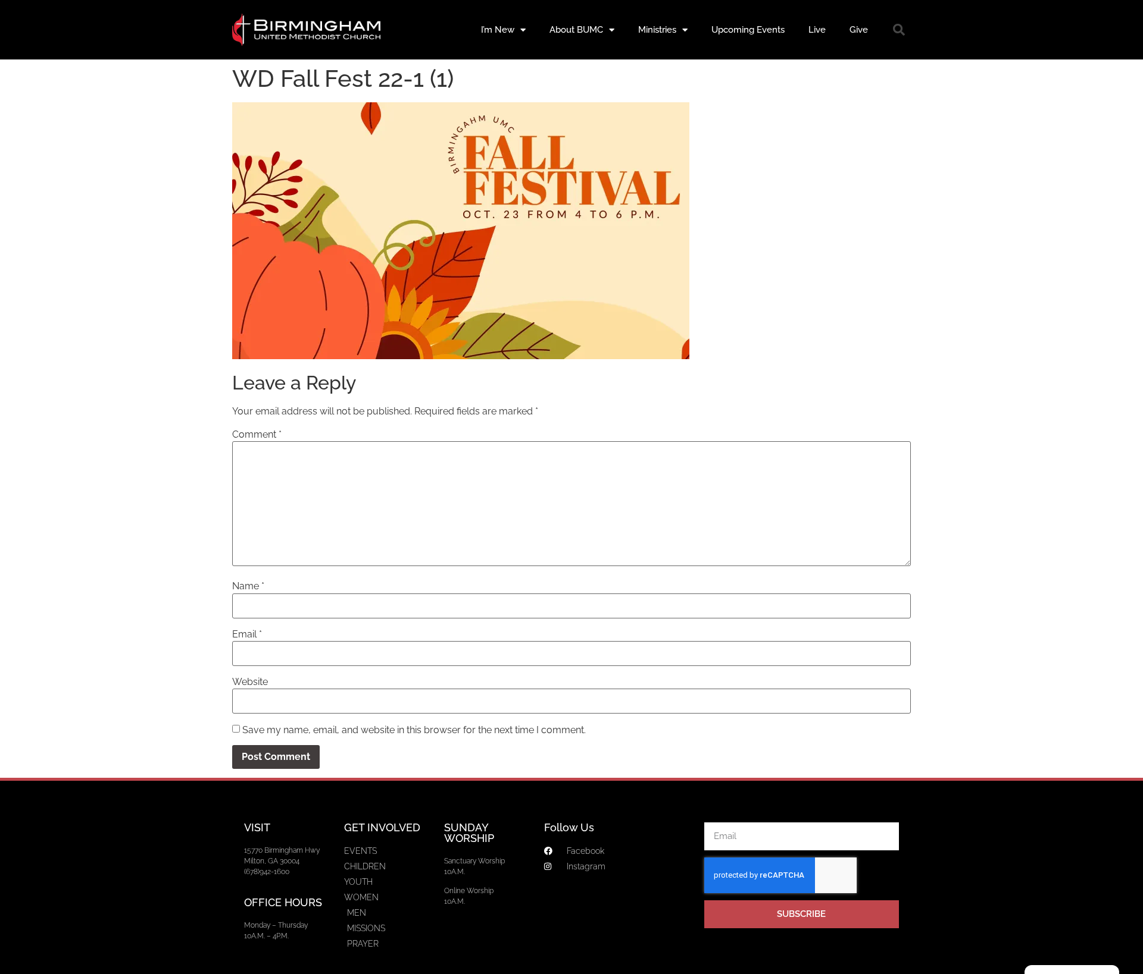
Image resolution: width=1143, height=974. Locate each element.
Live (817, 29)
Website (250, 682)
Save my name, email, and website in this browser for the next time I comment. (414, 730)
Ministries (657, 29)
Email (247, 634)
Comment (257, 434)
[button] (899, 30)
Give (859, 29)
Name (248, 586)
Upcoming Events (748, 29)
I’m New (497, 29)
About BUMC (576, 29)
